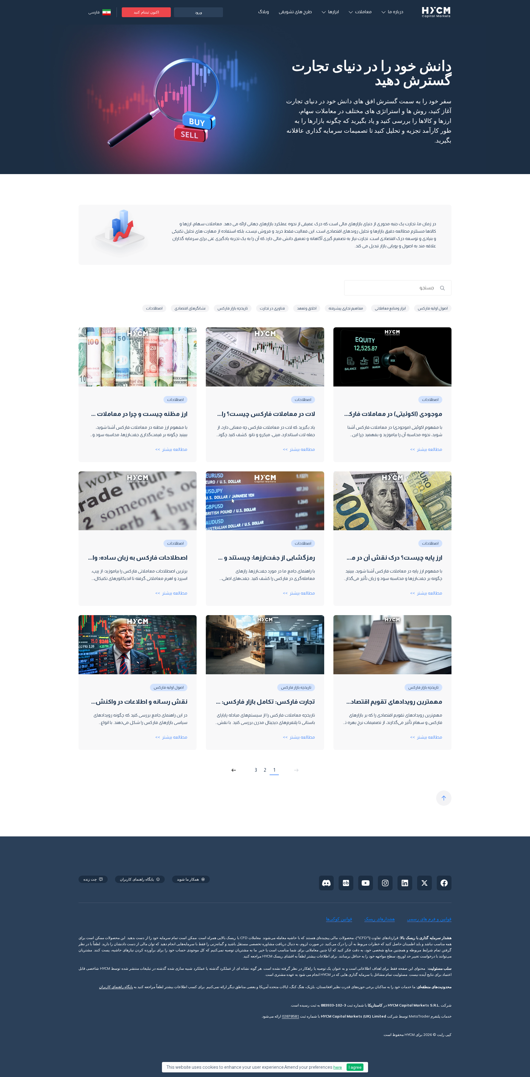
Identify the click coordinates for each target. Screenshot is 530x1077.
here (337, 1067)
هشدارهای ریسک (379, 919)
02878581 (290, 1016)
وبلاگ (263, 11)
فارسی (94, 12)
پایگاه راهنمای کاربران (116, 987)
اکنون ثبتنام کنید (146, 12)
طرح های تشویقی (295, 11)
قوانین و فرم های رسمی (429, 919)
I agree (355, 1067)
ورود (198, 12)
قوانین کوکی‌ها (339, 919)
